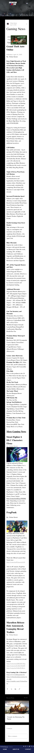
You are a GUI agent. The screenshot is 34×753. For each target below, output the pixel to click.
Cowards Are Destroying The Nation (16, 718)
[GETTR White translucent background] (26, 746)
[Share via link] (19, 689)
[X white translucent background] (27, 746)
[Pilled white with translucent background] (29, 746)
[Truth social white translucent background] (31, 746)
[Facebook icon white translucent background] (33, 746)
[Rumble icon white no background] (24, 746)
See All (25, 697)
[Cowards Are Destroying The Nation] (17, 707)
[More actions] (26, 24)
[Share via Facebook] (7, 689)
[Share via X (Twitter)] (11, 689)
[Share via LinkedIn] (15, 689)
